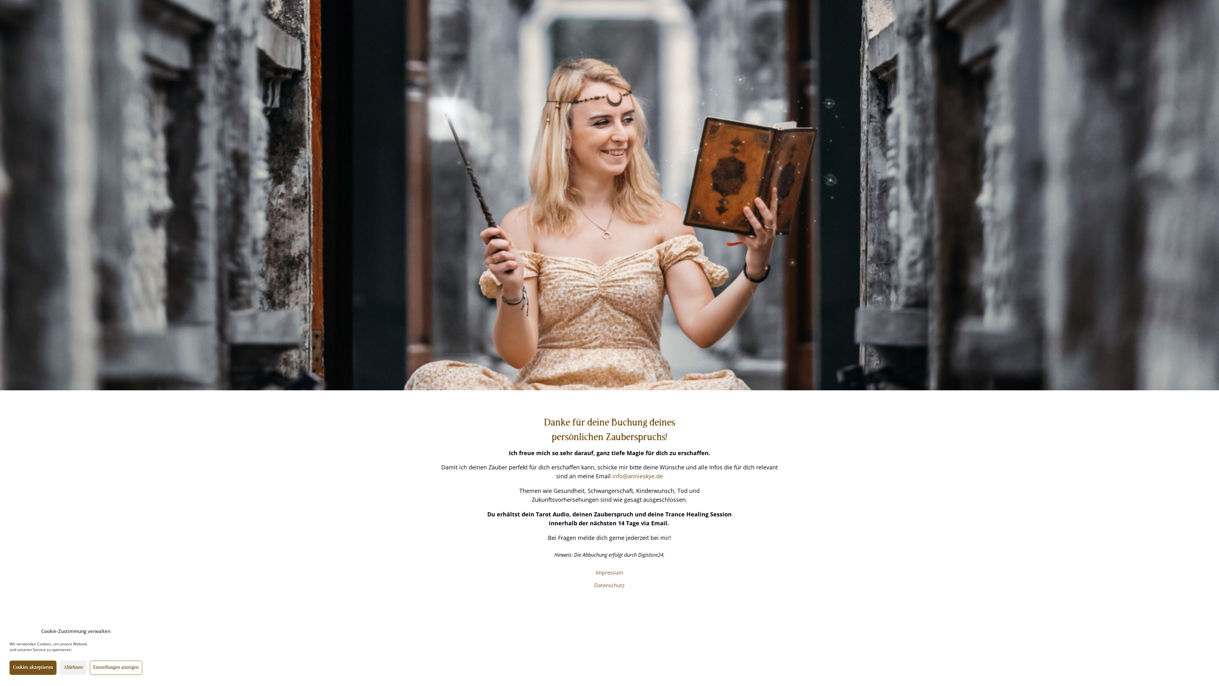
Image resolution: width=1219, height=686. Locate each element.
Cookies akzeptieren (33, 667)
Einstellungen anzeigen (116, 667)
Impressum (609, 572)
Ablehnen (73, 667)
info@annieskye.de (637, 476)
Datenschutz (609, 585)
